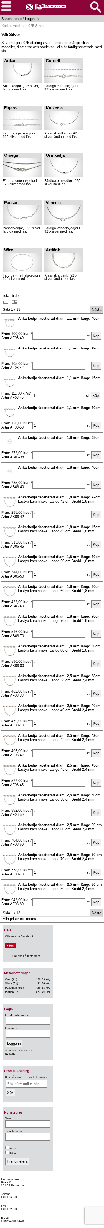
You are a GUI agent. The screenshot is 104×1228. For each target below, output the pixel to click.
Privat (13, 1153)
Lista (5, 295)
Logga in (32, 19)
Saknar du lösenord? (18, 1050)
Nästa (96, 309)
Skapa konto (11, 19)
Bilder (15, 295)
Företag (14, 1148)
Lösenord (11, 1027)
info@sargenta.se (12, 1220)
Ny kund (10, 1053)
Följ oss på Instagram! (26, 955)
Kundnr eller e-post (17, 1015)
